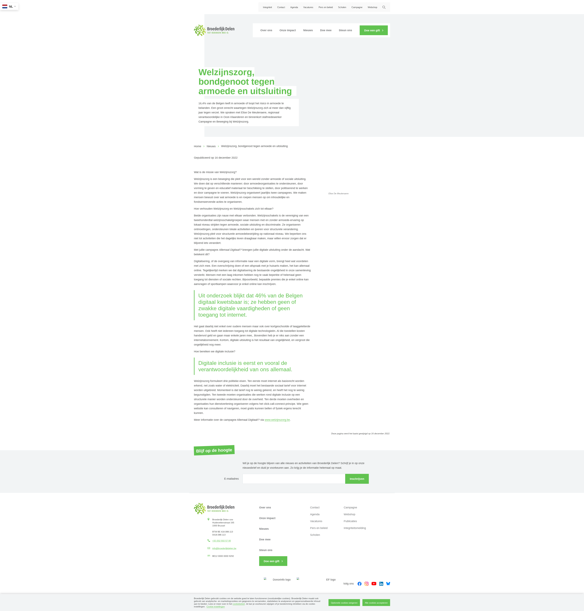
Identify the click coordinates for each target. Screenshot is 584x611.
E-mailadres (231, 478)
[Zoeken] (384, 7)
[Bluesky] (388, 583)
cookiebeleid (239, 604)
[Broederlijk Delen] (214, 30)
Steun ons (345, 30)
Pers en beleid (326, 7)
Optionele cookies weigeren (344, 603)
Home (197, 146)
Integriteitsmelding (355, 528)
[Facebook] (360, 583)
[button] (374, 30)
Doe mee (326, 30)
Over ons (266, 30)
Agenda (294, 7)
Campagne (356, 7)
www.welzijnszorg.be (277, 419)
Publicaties (350, 521)
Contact (281, 7)
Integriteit (267, 7)
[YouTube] (374, 583)
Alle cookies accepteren (376, 603)
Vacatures (308, 7)
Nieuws (308, 30)
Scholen (342, 7)
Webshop (372, 7)
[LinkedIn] (381, 583)
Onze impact (288, 30)
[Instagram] (366, 583)
